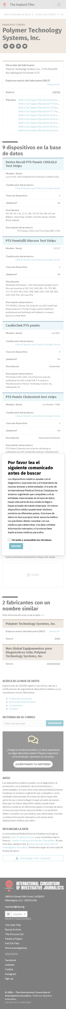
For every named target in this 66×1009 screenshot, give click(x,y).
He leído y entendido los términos (32, 539)
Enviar (16, 546)
